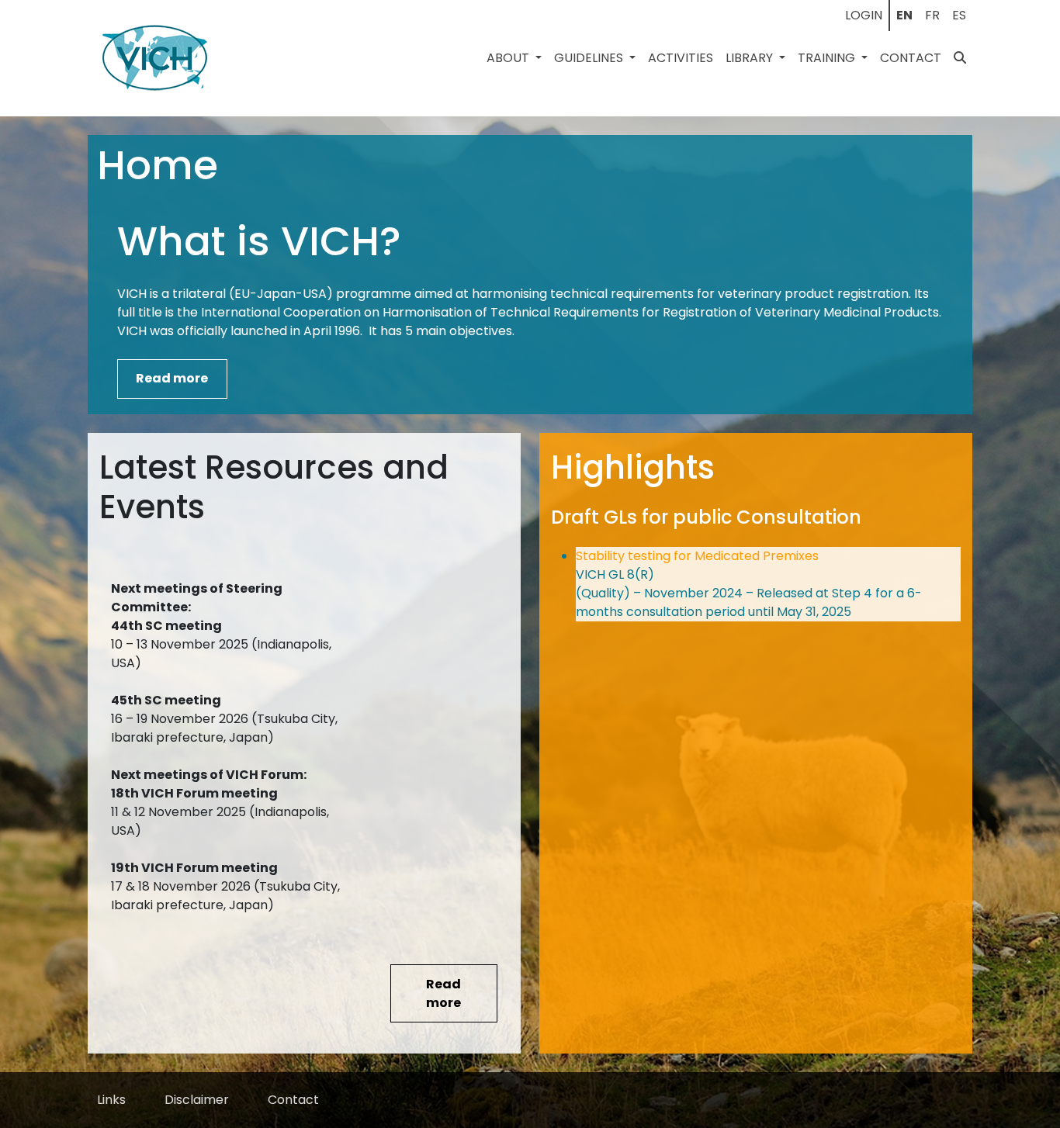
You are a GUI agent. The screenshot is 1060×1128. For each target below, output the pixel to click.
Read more (172, 378)
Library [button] (751, 58)
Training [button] (828, 58)
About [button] (509, 58)
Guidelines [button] (590, 58)
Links (111, 1100)
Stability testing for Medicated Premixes (697, 556)
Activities (680, 58)
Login (863, 15)
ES (959, 15)
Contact (910, 58)
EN (904, 15)
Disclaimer (197, 1100)
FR (932, 15)
